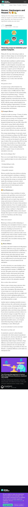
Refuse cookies (19, 505)
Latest (11, 5)
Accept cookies (8, 505)
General (24, 5)
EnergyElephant (8, 386)
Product (19, 5)
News (14, 5)
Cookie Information (18, 500)
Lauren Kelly (8, 25)
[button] (25, 2)
